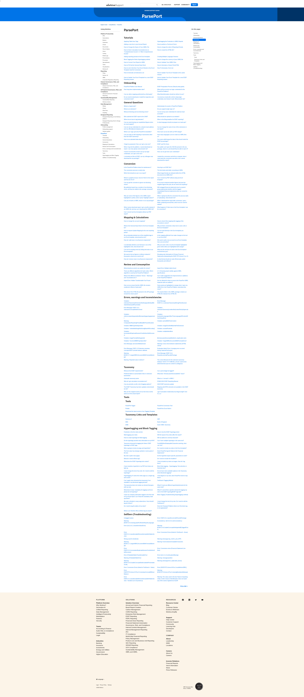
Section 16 (105, 75)
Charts (104, 44)
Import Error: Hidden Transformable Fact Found (137, 280)
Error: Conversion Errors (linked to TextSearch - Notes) (139, 567)
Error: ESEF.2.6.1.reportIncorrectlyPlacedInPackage (171, 518)
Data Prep (105, 110)
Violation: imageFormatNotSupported (134, 338)
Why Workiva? (101, 605)
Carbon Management (133, 609)
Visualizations (106, 66)
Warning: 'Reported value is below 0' (134, 360)
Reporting (104, 71)
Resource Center (172, 603)
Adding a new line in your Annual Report (135, 44)
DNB (126, 424)
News (168, 668)
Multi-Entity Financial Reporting (136, 636)
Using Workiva (112, 24)
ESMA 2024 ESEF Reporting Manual (167, 381)
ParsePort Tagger (130, 405)
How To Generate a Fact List (165, 68)
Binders (104, 40)
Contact (168, 631)
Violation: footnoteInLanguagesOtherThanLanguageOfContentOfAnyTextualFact (172, 316)
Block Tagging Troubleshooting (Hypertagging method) (172, 494)
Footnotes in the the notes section (133, 432)
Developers (170, 628)
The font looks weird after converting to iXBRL (170, 170)
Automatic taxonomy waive (131, 378)
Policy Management (132, 638)
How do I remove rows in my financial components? (138, 259)
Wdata (104, 106)
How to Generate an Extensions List (134, 72)
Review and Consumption (109, 146)
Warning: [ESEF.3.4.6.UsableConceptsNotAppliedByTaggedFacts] (172, 527)
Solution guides (106, 131)
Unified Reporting (102, 609)
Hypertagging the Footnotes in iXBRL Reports (170, 41)
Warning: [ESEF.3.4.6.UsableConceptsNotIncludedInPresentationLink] (139, 562)
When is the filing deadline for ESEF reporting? (170, 119)
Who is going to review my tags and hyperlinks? (137, 448)
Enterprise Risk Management (136, 614)
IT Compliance (131, 634)
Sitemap (109, 685)
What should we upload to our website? (168, 116)
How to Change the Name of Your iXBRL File (136, 47)
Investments (100, 647)
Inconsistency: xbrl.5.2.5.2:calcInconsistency (169, 521)
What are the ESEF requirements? (133, 371)
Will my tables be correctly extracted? (167, 437)
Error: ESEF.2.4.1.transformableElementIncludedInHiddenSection (139, 534)
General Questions (107, 140)
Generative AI (100, 607)
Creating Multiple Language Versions (167, 56)
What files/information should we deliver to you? (170, 94)
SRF (158, 419)
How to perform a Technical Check (167, 44)
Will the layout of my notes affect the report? (169, 435)
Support (169, 617)
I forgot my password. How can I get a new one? (137, 144)
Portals (127, 408)
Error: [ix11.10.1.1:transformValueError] (135, 525)
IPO (127, 632)
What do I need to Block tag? (132, 458)
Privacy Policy (103, 685)
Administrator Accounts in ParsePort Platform (169, 106)
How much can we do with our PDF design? (169, 131)
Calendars (105, 42)
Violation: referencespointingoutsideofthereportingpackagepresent (139, 316)
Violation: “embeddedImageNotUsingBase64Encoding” (139, 328)
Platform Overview (102, 603)
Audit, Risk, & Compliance (105, 631)
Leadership (170, 641)
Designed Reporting (107, 115)
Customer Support (172, 622)
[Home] (115, 5)
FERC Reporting (131, 618)
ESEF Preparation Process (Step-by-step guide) (170, 86)
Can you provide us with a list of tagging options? (137, 384)
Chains (104, 108)
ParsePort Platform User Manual (133, 86)
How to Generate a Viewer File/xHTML (168, 65)
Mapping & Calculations (108, 144)
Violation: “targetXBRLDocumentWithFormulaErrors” (172, 341)
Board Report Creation (133, 607)
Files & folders (106, 49)
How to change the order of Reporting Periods (170, 47)
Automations (106, 38)
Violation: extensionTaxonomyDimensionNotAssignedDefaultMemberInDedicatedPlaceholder (139, 302)
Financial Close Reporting (134, 621)
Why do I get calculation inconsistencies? (135, 381)
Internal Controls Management (136, 627)
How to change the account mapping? (134, 221)
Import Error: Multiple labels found (166, 268)
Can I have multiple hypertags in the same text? (170, 440)
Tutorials (105, 135)
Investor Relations (172, 661)
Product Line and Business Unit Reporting (140, 641)
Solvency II (128, 419)
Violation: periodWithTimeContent (166, 321)
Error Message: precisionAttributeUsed (135, 343)
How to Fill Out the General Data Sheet (135, 65)
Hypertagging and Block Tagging (111, 155)
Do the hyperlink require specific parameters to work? (172, 455)
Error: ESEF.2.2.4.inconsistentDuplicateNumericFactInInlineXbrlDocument (139, 550)
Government (100, 652)
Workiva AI (105, 69)
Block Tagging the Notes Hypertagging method (137, 59)
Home (104, 51)
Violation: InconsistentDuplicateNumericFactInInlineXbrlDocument (139, 333)
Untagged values (128, 518)
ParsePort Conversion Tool (164, 405)
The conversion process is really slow (134, 170)
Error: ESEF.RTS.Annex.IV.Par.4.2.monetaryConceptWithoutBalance (139, 572)
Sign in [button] (194, 5)
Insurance (99, 645)
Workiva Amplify (171, 612)
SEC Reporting (131, 643)
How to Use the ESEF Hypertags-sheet (168, 432)
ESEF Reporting (131, 616)
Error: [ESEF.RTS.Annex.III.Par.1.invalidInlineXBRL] (172, 567)
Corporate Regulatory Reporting (111, 79)
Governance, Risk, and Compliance (138, 625)
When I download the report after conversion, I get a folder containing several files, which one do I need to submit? (172, 202)
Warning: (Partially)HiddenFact (132, 558)
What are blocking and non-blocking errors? (136, 112)
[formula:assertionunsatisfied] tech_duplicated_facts (171, 338)
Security (99, 621)
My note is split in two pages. (132, 455)
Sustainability (100, 633)
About (168, 639)
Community (170, 624)
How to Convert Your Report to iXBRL (134, 62)
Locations (169, 645)
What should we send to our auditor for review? (137, 268)
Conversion (105, 142)
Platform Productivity (107, 33)
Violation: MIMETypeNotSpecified (133, 325)
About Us (169, 653)
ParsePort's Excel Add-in (164, 408)
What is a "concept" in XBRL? (165, 378)
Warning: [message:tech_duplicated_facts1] (169, 560)
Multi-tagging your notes (130, 435)
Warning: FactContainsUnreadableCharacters (170, 541)
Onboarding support (108, 129)
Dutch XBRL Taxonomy (163, 424)
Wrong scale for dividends (131, 539)
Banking (99, 643)
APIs (104, 35)
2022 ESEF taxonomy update (165, 384)
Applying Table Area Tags (131, 41)
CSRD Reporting (131, 612)
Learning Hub (170, 626)
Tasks (104, 64)
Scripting (105, 112)
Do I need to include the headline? (167, 458)
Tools (104, 153)
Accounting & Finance (103, 628)
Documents (105, 46)
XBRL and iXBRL (131, 652)
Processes (105, 60)
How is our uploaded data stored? (133, 139)
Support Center (104, 24)
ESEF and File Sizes (163, 144)
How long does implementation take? (134, 89)
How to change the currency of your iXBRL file (170, 59)
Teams (98, 626)
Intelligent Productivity (103, 614)
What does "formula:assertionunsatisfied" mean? (171, 373)
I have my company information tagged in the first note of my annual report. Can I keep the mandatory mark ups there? (139, 496)
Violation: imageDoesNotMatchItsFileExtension (170, 325)
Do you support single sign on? (166, 109)
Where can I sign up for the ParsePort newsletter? (138, 131)
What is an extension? (130, 109)
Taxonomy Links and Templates (199, 60)
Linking (104, 53)
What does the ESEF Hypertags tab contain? (136, 461)
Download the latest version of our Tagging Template (140, 411)
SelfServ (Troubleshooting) (109, 157)
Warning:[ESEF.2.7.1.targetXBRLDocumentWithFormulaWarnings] (139, 355)
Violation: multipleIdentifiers (165, 331)
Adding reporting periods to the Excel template (137, 56)
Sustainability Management (109, 97)
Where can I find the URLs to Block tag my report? (138, 510)
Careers (169, 651)
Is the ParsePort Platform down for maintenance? (137, 167)
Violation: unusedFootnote (164, 328)
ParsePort (119, 24)
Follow (183, 586)
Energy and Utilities (102, 650)
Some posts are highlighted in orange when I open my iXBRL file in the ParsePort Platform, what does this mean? (172, 287)
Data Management (106, 104)
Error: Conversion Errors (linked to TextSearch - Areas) (172, 532)
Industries (99, 641)
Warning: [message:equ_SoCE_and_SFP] (169, 539)
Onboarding (104, 125)
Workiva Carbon (107, 102)
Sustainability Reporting (108, 99)
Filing (104, 73)
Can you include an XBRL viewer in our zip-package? (139, 200)
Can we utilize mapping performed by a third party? (138, 94)
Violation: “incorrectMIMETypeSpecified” (135, 341)
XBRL (104, 77)
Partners (99, 618)
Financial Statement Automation (136, 623)
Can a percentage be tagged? (165, 371)
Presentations (106, 58)
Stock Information (172, 665)
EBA (126, 422)
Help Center (170, 620)
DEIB (168, 643)
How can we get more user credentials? (168, 151)
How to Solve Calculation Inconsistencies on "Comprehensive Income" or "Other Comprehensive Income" (138, 51)
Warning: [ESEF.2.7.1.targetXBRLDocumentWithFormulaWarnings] (139, 543)
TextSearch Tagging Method (165, 480)
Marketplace (100, 616)
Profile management (108, 127)
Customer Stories (172, 607)
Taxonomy (105, 151)
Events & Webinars (172, 609)
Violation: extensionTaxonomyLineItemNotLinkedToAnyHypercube (172, 309)
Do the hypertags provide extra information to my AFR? (139, 440)
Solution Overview (132, 603)
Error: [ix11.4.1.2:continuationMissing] (167, 555)
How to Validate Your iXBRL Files (166, 62)
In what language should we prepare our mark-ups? (171, 122)
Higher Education (102, 654)
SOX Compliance (132, 647)
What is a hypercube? (130, 106)
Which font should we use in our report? (135, 173)
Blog (167, 605)
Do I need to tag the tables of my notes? (135, 506)
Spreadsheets (106, 62)
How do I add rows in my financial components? (137, 240)
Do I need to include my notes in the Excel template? (172, 448)
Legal (98, 635)
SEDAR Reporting (132, 645)
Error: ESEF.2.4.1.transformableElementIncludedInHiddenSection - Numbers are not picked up (139, 578)
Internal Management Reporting (136, 630)
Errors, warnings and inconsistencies (112, 148)
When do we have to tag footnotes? (134, 119)
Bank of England (162, 422)
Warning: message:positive (164, 558)
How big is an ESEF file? (164, 167)
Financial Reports (172, 663)
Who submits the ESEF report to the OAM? (136, 116)
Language (167, 4)
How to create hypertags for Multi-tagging (135, 437)
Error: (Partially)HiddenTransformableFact (135, 555)
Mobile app (105, 55)
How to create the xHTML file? (165, 50)
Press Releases (171, 670)
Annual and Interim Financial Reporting (139, 605)
